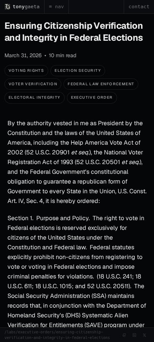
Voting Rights (26, 70)
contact (139, 6)
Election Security (78, 70)
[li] (134, 335)
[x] (144, 335)
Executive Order (92, 97)
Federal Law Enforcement (101, 83)
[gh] (124, 335)
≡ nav (56, 6)
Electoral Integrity (35, 97)
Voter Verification (33, 83)
